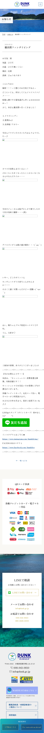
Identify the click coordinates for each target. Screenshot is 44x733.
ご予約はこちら (10, 727)
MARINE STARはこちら (23, 690)
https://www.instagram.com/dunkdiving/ (20, 438)
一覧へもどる (23, 461)
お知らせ (10, 34)
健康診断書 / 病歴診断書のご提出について (20, 705)
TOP (3, 34)
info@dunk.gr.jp (22, 608)
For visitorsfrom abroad (32, 727)
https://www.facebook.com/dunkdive (18, 447)
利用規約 (12, 715)
